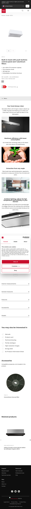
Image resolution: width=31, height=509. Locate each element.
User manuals (18, 470)
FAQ (16, 475)
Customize (14, 266)
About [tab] (25, 241)
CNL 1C (6, 395)
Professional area (19, 473)
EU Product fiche (12, 86)
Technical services (6, 475)
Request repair (5, 470)
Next (26, 51)
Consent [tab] (5, 241)
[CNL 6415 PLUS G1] (15, 433)
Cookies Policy (22, 502)
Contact (3, 486)
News (3, 481)
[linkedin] (18, 491)
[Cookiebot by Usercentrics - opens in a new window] (22, 237)
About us (4, 484)
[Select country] (25, 10)
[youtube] (15, 491)
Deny (15, 270)
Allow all (15, 261)
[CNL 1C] (15, 382)
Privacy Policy (14, 502)
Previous (1, 440)
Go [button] (27, 6)
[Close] (29, 1)
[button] (13, 6)
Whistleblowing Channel (15, 503)
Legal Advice (6, 502)
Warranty (4, 473)
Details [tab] (15, 241)
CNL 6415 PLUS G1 (9, 445)
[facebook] (12, 491)
